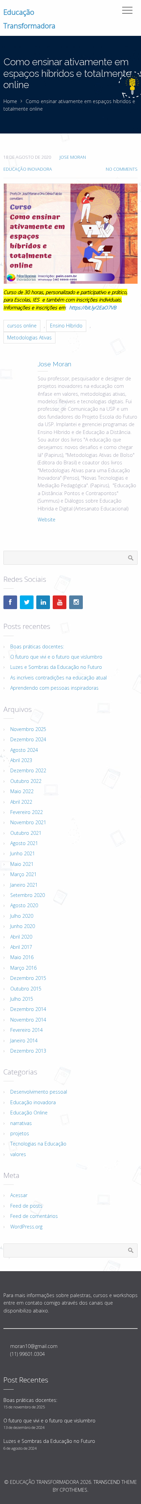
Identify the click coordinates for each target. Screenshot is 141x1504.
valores (18, 1154)
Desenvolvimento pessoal (38, 1091)
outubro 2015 (25, 988)
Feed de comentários (34, 1216)
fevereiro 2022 (26, 812)
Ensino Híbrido (66, 325)
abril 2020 (21, 936)
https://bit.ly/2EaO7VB (92, 307)
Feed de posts (26, 1206)
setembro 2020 (27, 895)
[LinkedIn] (43, 602)
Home (10, 101)
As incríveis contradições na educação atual (58, 677)
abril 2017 (21, 947)
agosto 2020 (24, 905)
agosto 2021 (24, 843)
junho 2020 (22, 926)
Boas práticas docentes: (37, 646)
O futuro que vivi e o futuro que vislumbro (56, 656)
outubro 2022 (25, 781)
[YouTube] (59, 602)
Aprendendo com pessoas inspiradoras (54, 688)
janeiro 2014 (24, 1040)
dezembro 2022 (28, 770)
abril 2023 (21, 760)
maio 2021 (22, 864)
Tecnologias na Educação (38, 1143)
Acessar (18, 1195)
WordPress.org (26, 1226)
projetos (19, 1133)
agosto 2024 (24, 750)
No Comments (122, 169)
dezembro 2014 (28, 1009)
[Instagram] (76, 602)
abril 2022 (21, 802)
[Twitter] (27, 602)
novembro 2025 (28, 729)
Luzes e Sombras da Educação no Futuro (56, 667)
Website (46, 519)
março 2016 (23, 968)
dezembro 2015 (28, 978)
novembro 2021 (28, 822)
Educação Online (29, 1112)
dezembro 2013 (28, 1051)
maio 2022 (22, 791)
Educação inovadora (27, 169)
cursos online (22, 325)
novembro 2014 (28, 1019)
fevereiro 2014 (26, 1030)
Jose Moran (73, 157)
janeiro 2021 (24, 885)
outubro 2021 (25, 833)
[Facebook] (10, 602)
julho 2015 (21, 999)
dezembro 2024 (28, 739)
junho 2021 (22, 853)
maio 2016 (22, 957)
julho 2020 (21, 916)
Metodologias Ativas (29, 337)
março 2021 (23, 874)
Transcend (106, 1482)
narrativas (21, 1123)
